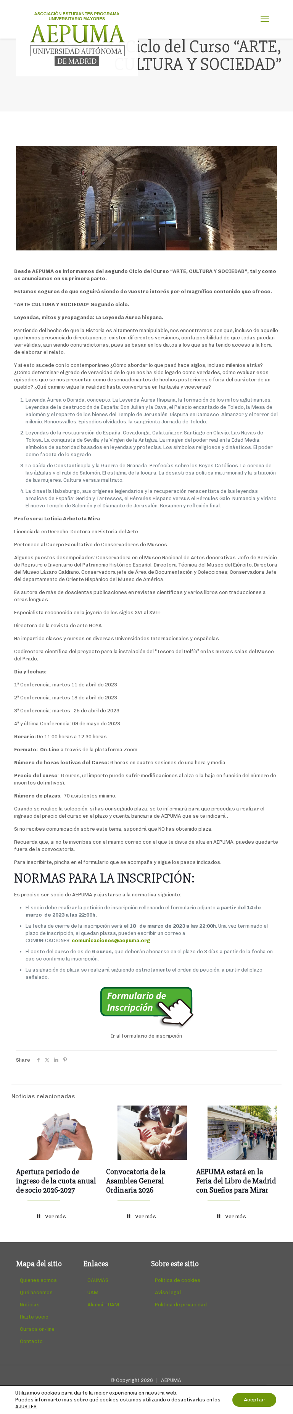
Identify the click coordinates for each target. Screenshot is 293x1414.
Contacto (31, 1341)
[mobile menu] (264, 19)
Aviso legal (168, 1292)
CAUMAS (97, 1280)
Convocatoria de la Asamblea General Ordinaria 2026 (136, 1181)
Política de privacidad (181, 1304)
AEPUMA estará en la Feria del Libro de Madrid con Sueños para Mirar (236, 1181)
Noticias (30, 1304)
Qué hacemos (36, 1292)
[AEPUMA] (77, 38)
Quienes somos (38, 1280)
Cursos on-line (37, 1329)
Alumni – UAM (103, 1304)
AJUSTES (26, 1406)
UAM (92, 1292)
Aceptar (254, 1399)
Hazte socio (34, 1317)
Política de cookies (177, 1280)
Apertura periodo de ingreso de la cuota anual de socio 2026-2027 (56, 1181)
